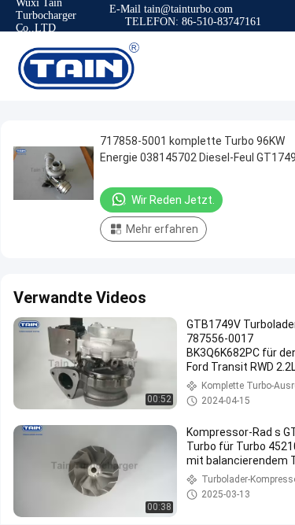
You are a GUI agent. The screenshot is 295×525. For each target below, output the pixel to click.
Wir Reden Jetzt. (173, 200)
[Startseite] (79, 66)
